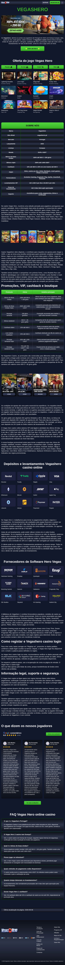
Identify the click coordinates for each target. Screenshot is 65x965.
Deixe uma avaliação (54, 734)
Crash (39, 67)
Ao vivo (23, 67)
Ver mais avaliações (32, 803)
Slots (55, 67)
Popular (7, 67)
